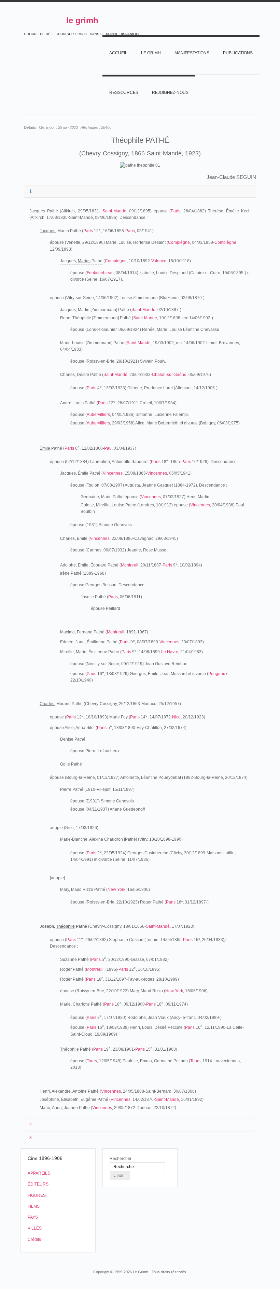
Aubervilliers (98, 414)
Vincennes (113, 473)
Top (252, 1259)
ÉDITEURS (38, 1184)
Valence (158, 260)
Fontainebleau (100, 272)
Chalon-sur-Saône (169, 374)
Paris (175, 211)
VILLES (35, 1228)
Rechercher (120, 1158)
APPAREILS (39, 1173)
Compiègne (179, 242)
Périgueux (217, 673)
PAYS (33, 1217)
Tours (92, 1061)
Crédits (34, 1239)
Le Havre (169, 651)
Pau (108, 448)
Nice (176, 717)
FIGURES (37, 1195)
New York (116, 889)
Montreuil (129, 565)
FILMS (34, 1206)
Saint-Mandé (114, 211)
